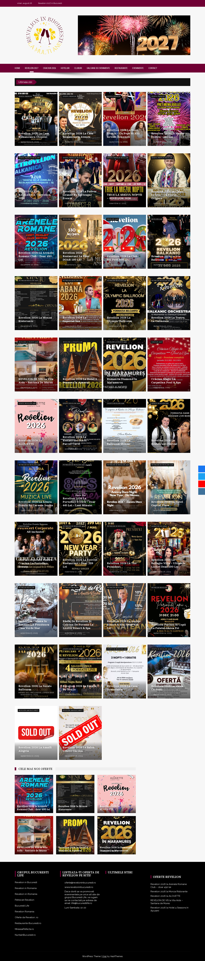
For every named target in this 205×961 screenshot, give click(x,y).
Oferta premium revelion (29, 158)
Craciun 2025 (24, 526)
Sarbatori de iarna (159, 526)
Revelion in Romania (26, 888)
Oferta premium (25, 96)
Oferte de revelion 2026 (28, 649)
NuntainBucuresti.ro (25, 935)
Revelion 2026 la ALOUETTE (165, 896)
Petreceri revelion (26, 587)
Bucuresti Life (22, 905)
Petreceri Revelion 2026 (28, 280)
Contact (152, 68)
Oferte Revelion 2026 (27, 403)
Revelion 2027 (31, 68)
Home (17, 68)
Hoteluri (65, 68)
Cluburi (78, 68)
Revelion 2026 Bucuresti (28, 710)
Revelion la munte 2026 (28, 342)
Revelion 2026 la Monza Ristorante (169, 891)
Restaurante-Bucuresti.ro (28, 923)
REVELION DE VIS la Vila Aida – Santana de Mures (167, 902)
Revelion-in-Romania (26, 894)
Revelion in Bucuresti (26, 882)
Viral (104, 956)
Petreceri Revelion (24, 900)
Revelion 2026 (24, 219)
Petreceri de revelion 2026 (29, 465)
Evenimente (138, 68)
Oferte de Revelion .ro (26, 917)
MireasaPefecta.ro (24, 929)
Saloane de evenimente (98, 68)
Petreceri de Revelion (72, 526)
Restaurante (121, 68)
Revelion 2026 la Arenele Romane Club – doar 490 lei (169, 886)
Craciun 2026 (49, 68)
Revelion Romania (24, 911)
